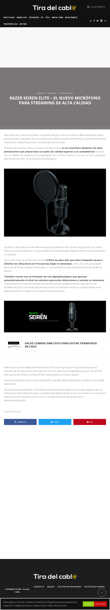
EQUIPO (51, 587)
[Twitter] (97, 20)
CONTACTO (39, 587)
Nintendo (71, 17)
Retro (23, 24)
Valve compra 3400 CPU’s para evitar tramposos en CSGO (61, 345)
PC (42, 17)
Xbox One (57, 17)
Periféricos (11, 24)
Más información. (57, 605)
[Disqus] (55, 465)
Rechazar (100, 604)
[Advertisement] (55, 47)
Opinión (34, 17)
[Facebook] (94, 20)
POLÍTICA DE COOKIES (94, 587)
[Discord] (101, 20)
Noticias (9, 17)
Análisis (22, 17)
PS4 (48, 17)
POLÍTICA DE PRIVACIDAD (69, 587)
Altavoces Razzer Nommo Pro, (61, 393)
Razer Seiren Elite (13, 411)
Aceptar (88, 604)
